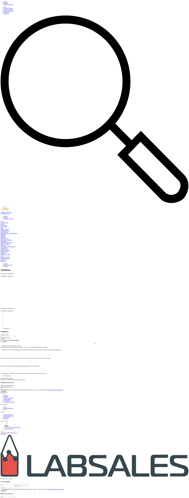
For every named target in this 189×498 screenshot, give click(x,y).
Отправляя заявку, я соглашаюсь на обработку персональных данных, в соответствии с (32, 390)
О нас (5, 7)
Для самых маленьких (9, 402)
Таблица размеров (8, 9)
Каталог (6, 1)
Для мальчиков (7, 399)
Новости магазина (7, 387)
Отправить (3, 391)
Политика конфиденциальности (9, 432)
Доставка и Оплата (8, 8)
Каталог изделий (8, 265)
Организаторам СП (8, 11)
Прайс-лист (6, 417)
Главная (6, 263)
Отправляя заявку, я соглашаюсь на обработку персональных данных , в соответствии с (33, 489)
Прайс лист (6, 12)
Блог (5, 409)
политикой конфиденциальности (55, 390)
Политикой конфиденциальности (55, 489)
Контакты (6, 13)
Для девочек (7, 400)
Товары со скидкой (8, 4)
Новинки (6, 3)
